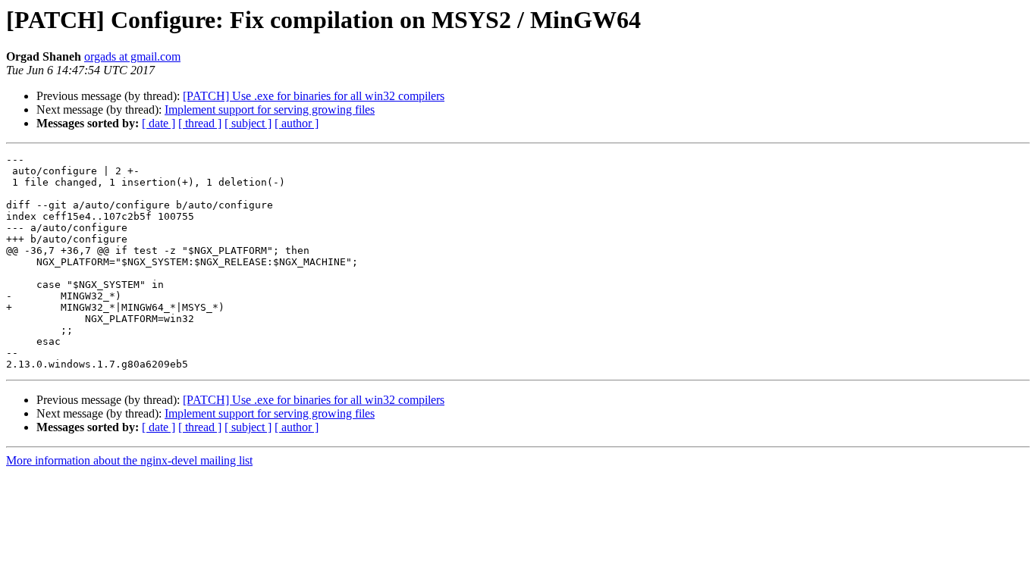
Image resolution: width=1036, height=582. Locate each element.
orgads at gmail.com (132, 56)
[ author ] (297, 123)
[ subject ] (248, 123)
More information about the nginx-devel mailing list (129, 460)
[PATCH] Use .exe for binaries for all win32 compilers (313, 95)
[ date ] (158, 123)
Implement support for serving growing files (270, 109)
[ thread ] (199, 123)
